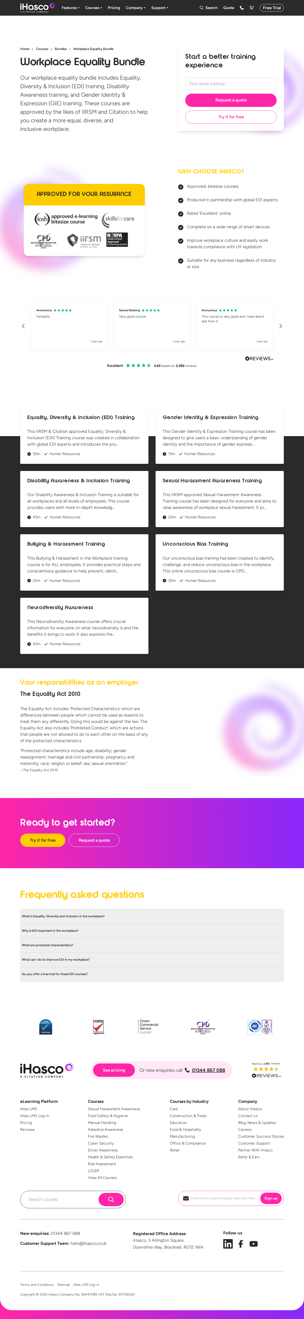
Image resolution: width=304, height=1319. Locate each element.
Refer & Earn (249, 1157)
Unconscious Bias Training (195, 544)
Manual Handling (102, 1122)
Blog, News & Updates (257, 1122)
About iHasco (250, 1109)
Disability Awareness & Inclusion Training (78, 481)
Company (247, 1101)
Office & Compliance (188, 1143)
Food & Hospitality (185, 1129)
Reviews (27, 1129)
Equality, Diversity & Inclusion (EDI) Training (81, 418)
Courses (96, 1101)
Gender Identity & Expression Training (211, 418)
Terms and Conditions (37, 1285)
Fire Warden (98, 1136)
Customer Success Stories (261, 1136)
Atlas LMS (28, 1109)
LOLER (93, 1170)
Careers (245, 1129)
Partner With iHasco (255, 1150)
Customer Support (254, 1143)
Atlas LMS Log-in (34, 1116)
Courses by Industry (189, 1101)
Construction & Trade (188, 1116)
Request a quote (231, 100)
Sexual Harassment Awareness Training (212, 481)
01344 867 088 (208, 1070)
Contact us (247, 1116)
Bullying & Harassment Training (66, 544)
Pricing (26, 1122)
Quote (228, 7)
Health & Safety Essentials (110, 1157)
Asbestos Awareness (105, 1129)
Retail (175, 1150)
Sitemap (63, 1285)
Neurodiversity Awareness (60, 608)
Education (178, 1122)
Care (174, 1109)
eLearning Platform (39, 1101)
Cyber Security (101, 1143)
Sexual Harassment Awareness (114, 1109)
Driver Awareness (103, 1150)
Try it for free (231, 116)
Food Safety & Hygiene (108, 1116)
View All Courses (102, 1177)
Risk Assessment (102, 1164)
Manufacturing (182, 1136)
